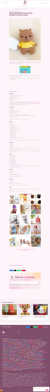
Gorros (31, 6)
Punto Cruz (28, 363)
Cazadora (9, 376)
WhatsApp (19, 270)
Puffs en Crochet (12, 363)
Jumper (10, 355)
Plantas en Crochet (39, 360)
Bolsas (23, 6)
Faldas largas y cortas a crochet (33, 351)
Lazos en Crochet (22, 355)
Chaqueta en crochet (10, 386)
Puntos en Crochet (41, 363)
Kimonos (13, 355)
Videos (31, 368)
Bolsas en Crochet (5, 379)
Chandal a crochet (41, 346)
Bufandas (40, 384)
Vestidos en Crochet (16, 368)
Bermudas (24, 342)
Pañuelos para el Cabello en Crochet (7, 360)
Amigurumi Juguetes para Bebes (6, 385)
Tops (36, 6)
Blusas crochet (44, 342)
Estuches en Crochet (24, 351)
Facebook (12, 270)
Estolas (19, 351)
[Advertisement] (25, 256)
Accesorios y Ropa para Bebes (6, 375)
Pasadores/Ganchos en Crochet (17, 360)
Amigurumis (19, 6)
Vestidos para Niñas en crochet (24, 368)
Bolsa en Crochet (15, 343)
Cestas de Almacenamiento (12, 380)
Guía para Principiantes (34, 373)
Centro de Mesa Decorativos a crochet (11, 346)
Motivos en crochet (5, 359)
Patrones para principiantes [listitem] (25, 285)
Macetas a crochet (21, 381)
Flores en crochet (40, 351)
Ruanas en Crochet (30, 364)
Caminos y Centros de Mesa (27, 375)
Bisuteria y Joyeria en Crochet (37, 342)
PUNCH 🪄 (17, 363)
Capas (12, 376)
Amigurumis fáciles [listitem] (13, 285)
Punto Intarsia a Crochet (34, 363)
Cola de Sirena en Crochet (17, 347)
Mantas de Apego (32, 381)
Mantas (34, 6)
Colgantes (32, 347)
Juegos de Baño (5, 355)
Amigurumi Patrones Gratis (13, 265)
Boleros (10, 343)
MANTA (15, 376)
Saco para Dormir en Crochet (38, 364)
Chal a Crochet (28, 346)
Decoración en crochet (35, 350)
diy (12, 384)
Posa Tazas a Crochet (5, 363)
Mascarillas (21, 373)
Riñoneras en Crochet (12, 364)
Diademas (34, 380)
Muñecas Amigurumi (12, 359)
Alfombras (41, 381)
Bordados (20, 343)
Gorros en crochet (20, 384)
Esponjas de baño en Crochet (13, 351)
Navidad (23, 359)
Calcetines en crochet (33, 379)
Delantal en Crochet (41, 350)
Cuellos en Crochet (14, 350)
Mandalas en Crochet (40, 379)
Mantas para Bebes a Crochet (42, 373)
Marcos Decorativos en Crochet (6, 377)
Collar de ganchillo (38, 347)
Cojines (11, 347)
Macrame (10, 384)
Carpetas (26, 6)
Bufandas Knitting (32, 343)
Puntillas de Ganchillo (22, 363)
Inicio (18, 332)
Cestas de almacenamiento (21, 346)
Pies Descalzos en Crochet (32, 360)
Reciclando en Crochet (5, 364)
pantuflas (44, 359)
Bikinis (6, 376)
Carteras (4, 346)
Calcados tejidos (38, 343)
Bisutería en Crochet (21, 385)
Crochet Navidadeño (29, 376)
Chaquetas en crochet (5, 347)
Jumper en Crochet (22, 379)
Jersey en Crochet (39, 376)
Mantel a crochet (37, 381)
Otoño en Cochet (28, 359)
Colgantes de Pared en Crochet (33, 384)
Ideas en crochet (4, 381)
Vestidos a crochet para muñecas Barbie (7, 368)
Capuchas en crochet (20, 375)
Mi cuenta (19, 333)
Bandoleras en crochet (18, 342)
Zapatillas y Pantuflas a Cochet (37, 368)
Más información (42, 388)
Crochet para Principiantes (13, 375)
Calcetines (43, 343)
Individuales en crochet (5, 384)
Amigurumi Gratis (15, 6)
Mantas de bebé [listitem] (19, 285)
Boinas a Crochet (4, 386)
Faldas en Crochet (27, 381)
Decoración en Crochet (29, 380)
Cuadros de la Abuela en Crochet (7, 350)
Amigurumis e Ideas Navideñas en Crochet (29, 385)
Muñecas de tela (18, 359)
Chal (28, 6)
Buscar (18, 334)
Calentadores (32, 375)
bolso (42, 376)
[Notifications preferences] (1, 390)
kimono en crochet (37, 385)
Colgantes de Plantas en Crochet (27, 373)
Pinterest (24, 270)
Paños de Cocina (34, 359)
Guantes (4, 376)
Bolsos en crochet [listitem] (33, 285)
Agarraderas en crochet (15, 381)
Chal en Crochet (10, 381)
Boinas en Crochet (5, 343)
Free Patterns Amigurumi (20, 265)
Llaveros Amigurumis (39, 355)
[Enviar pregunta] (39, 283)
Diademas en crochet (5, 351)
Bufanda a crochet (26, 343)
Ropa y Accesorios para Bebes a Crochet (22, 364)
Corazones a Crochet (5, 380)
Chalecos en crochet (34, 346)
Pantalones (39, 359)
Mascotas (15, 384)
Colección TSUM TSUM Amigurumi (26, 347)
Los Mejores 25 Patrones (16, 373)
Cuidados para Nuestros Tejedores (23, 350)
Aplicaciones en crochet (11, 342)
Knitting (18, 355)
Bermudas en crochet (11, 379)
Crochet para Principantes (39, 380)
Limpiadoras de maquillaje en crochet (30, 355)
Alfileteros (34, 376)
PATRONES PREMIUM (25, 360)
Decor (29, 350)
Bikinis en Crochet (29, 342)
